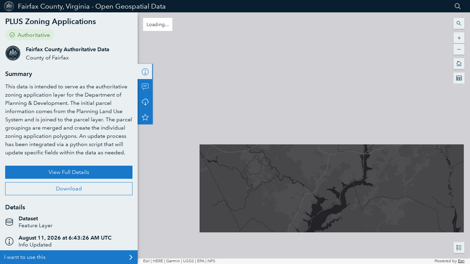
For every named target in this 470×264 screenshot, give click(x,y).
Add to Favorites (145, 116)
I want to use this (24, 257)
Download (69, 188)
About (145, 71)
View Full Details (69, 172)
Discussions (145, 86)
